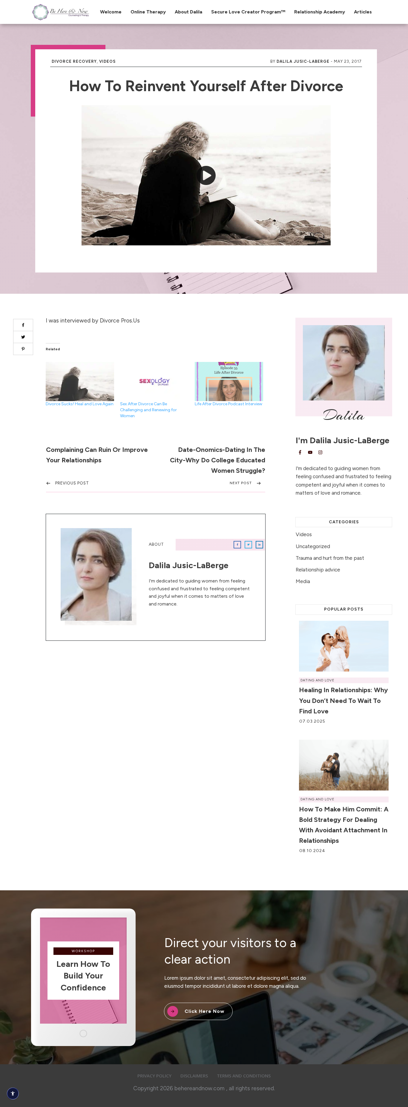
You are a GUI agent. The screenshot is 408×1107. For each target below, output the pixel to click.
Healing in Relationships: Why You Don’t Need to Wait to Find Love (343, 700)
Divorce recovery (74, 61)
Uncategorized (313, 546)
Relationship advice (318, 570)
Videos (107, 61)
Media (303, 581)
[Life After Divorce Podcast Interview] (229, 381)
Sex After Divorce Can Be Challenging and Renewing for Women (148, 409)
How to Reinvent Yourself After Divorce (206, 86)
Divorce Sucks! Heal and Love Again (79, 403)
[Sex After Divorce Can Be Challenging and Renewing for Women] (154, 381)
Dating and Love (317, 680)
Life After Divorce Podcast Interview (228, 403)
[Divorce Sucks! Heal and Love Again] (80, 381)
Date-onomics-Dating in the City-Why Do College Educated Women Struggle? (217, 460)
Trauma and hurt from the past (330, 558)
